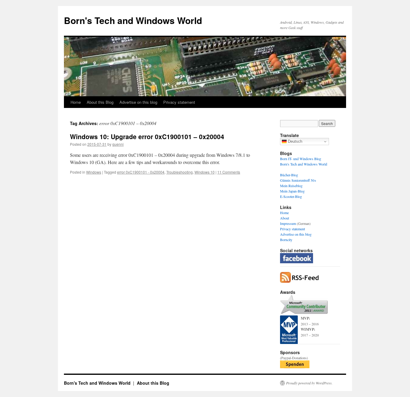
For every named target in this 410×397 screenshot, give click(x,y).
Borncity (286, 239)
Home (76, 102)
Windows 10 (204, 172)
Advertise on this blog (138, 102)
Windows (93, 172)
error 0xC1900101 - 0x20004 (140, 172)
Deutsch (294, 141)
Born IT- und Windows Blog (300, 158)
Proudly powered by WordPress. (309, 383)
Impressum (288, 223)
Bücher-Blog (289, 174)
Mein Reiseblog (291, 185)
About (284, 218)
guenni (118, 144)
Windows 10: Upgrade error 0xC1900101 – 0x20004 (147, 136)
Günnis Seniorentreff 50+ (298, 180)
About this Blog (100, 102)
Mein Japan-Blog (292, 191)
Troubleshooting (179, 172)
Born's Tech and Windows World (133, 20)
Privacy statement (179, 102)
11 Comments (228, 172)
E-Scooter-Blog (291, 196)
